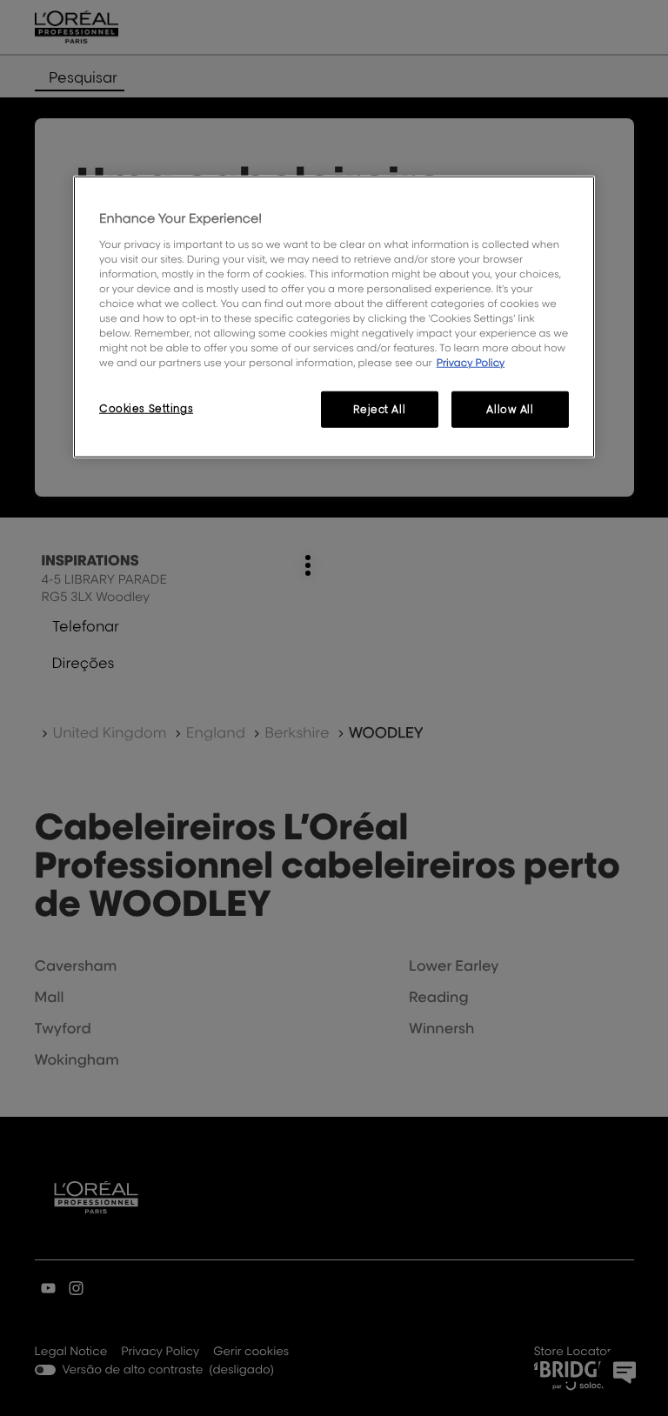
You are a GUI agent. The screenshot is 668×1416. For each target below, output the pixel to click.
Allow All (509, 409)
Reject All (379, 409)
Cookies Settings (146, 408)
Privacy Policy (471, 362)
